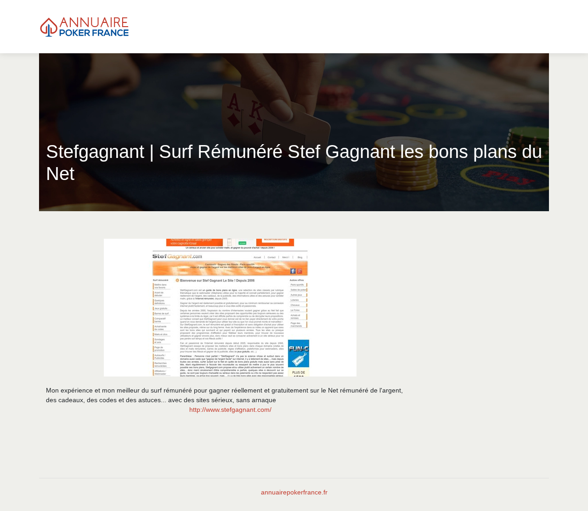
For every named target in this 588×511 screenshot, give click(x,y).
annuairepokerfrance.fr (294, 492)
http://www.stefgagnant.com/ (230, 409)
